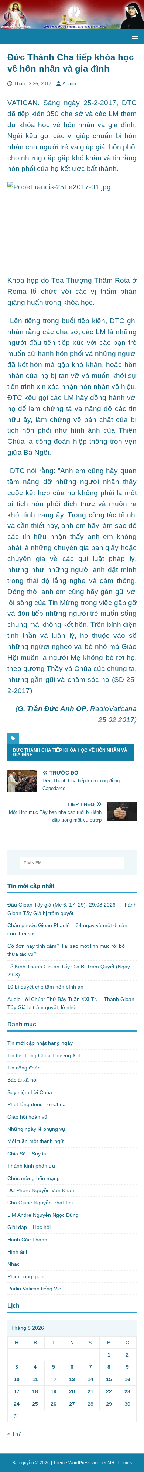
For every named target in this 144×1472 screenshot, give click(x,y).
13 (72, 1379)
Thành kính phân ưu (31, 1166)
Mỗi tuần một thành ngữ (35, 1141)
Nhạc (13, 1264)
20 (72, 1391)
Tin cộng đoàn (24, 1068)
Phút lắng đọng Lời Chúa (36, 1104)
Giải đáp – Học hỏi (29, 1227)
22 (109, 1391)
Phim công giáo (25, 1276)
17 (17, 1391)
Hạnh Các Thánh (27, 1240)
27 (72, 1404)
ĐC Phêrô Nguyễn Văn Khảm (41, 1190)
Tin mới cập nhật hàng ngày (40, 1043)
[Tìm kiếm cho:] (72, 863)
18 (35, 1391)
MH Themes (119, 1462)
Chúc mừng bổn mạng (33, 1178)
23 (127, 1391)
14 (90, 1379)
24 (17, 1404)
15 (109, 1379)
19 (53, 1391)
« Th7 (14, 1434)
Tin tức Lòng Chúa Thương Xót (43, 1055)
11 (35, 1379)
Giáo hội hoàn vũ (27, 1117)
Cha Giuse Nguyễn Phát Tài (40, 1202)
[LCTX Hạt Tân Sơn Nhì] (72, 25)
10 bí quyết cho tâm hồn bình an (45, 987)
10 (17, 1379)
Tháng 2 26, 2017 (32, 83)
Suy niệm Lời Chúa (29, 1092)
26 (53, 1404)
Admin (69, 83)
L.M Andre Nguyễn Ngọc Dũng (43, 1215)
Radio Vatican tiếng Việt (35, 1288)
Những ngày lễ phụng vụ (36, 1129)
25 (35, 1404)
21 (90, 1391)
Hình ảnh (18, 1252)
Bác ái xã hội (22, 1080)
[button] (134, 36)
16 (127, 1379)
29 (109, 1404)
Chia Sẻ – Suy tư (27, 1154)
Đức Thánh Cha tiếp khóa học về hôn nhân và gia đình (70, 752)
